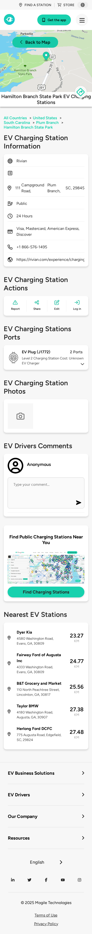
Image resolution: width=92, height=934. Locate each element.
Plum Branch (47, 122)
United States (45, 118)
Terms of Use (46, 915)
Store (68, 5)
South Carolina (17, 122)
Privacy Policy (46, 923)
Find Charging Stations (46, 592)
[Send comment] (78, 502)
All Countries (15, 118)
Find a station (38, 5)
